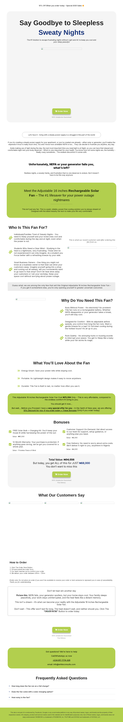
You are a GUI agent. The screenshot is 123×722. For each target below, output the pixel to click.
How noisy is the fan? (21, 697)
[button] (61, 686)
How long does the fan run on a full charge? (30, 686)
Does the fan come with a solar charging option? (32, 692)
